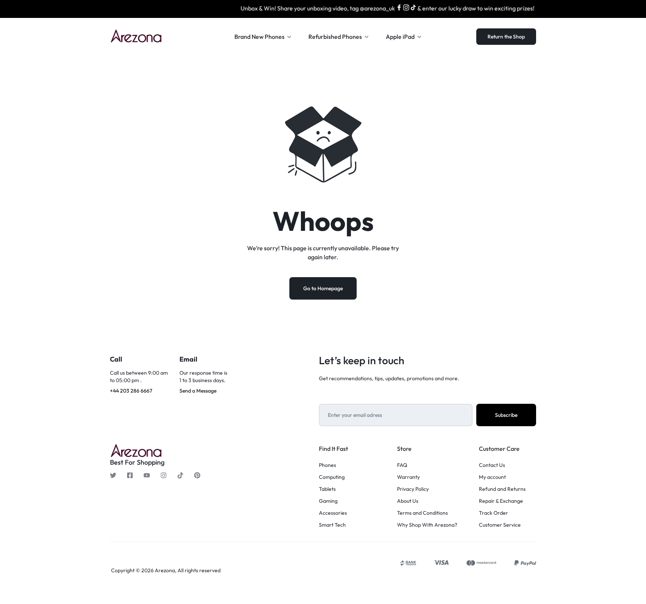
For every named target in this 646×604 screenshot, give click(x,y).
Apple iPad (400, 36)
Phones (327, 465)
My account (492, 477)
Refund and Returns (502, 489)
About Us (407, 501)
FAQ (402, 465)
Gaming (328, 501)
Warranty (408, 477)
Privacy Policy (413, 489)
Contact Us (492, 465)
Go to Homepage (323, 288)
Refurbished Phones (335, 36)
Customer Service (500, 525)
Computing (332, 477)
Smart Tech (332, 525)
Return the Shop (506, 36)
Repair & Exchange (501, 501)
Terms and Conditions (422, 513)
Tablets (327, 489)
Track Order (493, 513)
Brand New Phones (259, 36)
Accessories (333, 513)
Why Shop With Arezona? (427, 525)
